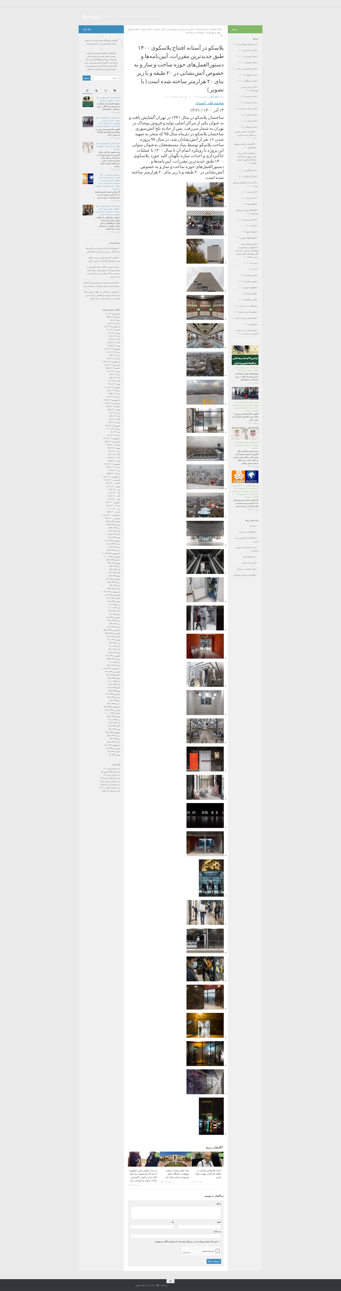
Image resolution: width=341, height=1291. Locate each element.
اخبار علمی (251, 121)
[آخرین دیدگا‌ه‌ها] (106, 91)
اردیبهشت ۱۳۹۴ (113, 745)
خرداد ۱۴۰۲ (115, 435)
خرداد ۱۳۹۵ (115, 703)
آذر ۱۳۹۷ (116, 608)
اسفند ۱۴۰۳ (115, 368)
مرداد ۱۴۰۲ (115, 429)
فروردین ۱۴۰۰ (114, 518)
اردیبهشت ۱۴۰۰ (113, 515)
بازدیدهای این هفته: (112, 781)
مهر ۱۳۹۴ (116, 729)
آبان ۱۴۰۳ (116, 381)
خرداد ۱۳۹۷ (115, 627)
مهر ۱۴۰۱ (116, 461)
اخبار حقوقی (105, 98)
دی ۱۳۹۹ (116, 528)
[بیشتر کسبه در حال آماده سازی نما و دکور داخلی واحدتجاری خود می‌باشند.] (205, 431)
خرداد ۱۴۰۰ (115, 512)
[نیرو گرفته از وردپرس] (157, 1285)
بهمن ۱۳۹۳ (115, 755)
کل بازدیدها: (115, 791)
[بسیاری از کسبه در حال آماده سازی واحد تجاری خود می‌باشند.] (205, 923)
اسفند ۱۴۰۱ (115, 445)
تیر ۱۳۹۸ (116, 585)
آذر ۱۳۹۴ (116, 723)
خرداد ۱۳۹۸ (115, 588)
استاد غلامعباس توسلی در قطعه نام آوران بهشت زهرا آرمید (208, 1174)
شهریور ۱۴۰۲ (114, 425)
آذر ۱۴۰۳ (116, 378)
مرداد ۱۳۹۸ (115, 582)
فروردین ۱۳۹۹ (114, 556)
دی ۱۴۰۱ (116, 451)
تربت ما (91, 16)
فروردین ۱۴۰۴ (114, 365)
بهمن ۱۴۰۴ (115, 333)
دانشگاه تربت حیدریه (247, 532)
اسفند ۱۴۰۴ (115, 330)
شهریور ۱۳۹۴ (114, 732)
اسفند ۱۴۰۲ (115, 406)
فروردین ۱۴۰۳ (114, 403)
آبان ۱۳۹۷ (116, 611)
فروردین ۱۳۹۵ (114, 710)
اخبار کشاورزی (250, 170)
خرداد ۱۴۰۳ (115, 397)
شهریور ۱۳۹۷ (114, 617)
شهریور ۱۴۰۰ (114, 502)
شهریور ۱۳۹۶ (114, 655)
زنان (254, 269)
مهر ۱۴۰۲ (116, 422)
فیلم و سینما (100, 212)
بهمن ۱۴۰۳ (115, 371)
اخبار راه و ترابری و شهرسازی (180, 29)
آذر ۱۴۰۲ (116, 416)
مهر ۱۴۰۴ (116, 346)
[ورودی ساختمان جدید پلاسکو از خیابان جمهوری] (205, 234)
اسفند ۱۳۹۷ (115, 598)
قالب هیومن (139, 1285)
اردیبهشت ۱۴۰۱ (113, 477)
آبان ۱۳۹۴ (116, 726)
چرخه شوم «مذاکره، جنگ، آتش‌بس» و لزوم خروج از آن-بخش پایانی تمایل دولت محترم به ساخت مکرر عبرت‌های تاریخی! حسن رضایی (246, 457)
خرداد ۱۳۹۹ (115, 550)
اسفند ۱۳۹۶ (115, 636)
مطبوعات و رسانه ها (195, 32)
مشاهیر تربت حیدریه (247, 306)
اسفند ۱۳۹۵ (115, 675)
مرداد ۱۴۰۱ (115, 467)
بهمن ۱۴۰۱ (115, 448)
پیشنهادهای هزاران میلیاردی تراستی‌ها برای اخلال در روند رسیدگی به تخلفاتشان (108, 106)
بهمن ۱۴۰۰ (115, 486)
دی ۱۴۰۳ (116, 374)
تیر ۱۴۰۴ (116, 355)
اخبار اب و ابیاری (249, 50)
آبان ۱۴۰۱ (116, 457)
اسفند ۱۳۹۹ (115, 521)
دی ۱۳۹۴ (116, 719)
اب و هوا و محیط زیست (112, 175)
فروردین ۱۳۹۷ (114, 633)
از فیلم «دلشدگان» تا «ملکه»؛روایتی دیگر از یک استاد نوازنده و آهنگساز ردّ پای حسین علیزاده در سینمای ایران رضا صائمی (108, 223)
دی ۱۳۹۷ (116, 604)
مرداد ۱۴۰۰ (115, 505)
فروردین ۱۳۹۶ (114, 671)
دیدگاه (218, 1204)
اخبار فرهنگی (250, 127)
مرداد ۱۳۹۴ (115, 735)
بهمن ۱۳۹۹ (115, 524)
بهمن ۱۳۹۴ (115, 716)
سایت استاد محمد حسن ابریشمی (247, 549)
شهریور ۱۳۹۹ (114, 540)
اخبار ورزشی (250, 198)
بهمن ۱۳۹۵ (115, 678)
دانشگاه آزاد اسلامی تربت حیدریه (246, 540)
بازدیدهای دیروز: (113, 775)
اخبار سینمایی (250, 102)
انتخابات (252, 225)
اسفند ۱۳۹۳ (115, 751)
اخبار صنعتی (146, 29)
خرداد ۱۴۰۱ (115, 473)
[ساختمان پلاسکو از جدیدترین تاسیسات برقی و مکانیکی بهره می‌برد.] (205, 516)
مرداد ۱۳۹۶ (115, 659)
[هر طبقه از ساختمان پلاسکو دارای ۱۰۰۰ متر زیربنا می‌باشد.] (205, 798)
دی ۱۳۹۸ (116, 566)
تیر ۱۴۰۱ (116, 470)
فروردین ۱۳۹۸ (114, 595)
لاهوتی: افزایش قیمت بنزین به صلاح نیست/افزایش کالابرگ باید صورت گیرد (108, 132)
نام (172, 1222)
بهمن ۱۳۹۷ (115, 601)
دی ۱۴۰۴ (116, 336)
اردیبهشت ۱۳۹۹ (113, 553)
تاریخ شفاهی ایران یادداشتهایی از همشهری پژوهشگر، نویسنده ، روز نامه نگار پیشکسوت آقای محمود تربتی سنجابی (246, 250)
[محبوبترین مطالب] (96, 91)
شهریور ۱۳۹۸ (114, 579)
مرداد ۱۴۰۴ (115, 352)
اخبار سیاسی (159, 29)
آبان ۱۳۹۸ (116, 572)
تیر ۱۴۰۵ (116, 320)
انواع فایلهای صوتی (248, 238)
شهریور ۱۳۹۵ (114, 694)
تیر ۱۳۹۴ (116, 739)
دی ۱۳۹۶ (116, 643)
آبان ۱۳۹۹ (116, 534)
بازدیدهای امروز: (113, 768)
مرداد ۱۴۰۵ (115, 317)
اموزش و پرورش (249, 219)
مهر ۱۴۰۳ (116, 384)
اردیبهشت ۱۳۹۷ (113, 630)
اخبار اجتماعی (216, 29)
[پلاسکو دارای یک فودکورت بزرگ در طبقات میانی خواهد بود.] (205, 826)
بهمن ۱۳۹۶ (115, 640)
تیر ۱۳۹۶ (116, 662)
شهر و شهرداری (213, 32)
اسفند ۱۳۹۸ (115, 560)
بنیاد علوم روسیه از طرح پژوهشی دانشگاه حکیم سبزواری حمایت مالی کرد (177, 1174)
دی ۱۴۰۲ (116, 413)
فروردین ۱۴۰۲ (114, 441)
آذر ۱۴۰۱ (116, 454)
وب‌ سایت (217, 1231)
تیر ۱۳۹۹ (116, 547)
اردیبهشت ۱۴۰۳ (113, 400)
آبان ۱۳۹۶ (116, 649)
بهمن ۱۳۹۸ (115, 563)
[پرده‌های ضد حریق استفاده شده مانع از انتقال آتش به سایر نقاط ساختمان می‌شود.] (205, 544)
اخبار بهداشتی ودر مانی (246, 68)
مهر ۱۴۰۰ (116, 499)
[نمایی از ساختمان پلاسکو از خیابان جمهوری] (211, 1133)
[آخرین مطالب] (87, 91)
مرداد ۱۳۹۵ (115, 697)
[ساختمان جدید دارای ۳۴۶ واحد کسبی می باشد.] (205, 657)
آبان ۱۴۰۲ (116, 419)
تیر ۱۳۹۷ (116, 624)
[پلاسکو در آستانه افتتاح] (205, 1008)
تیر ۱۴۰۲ (116, 432)
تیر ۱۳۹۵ (116, 700)
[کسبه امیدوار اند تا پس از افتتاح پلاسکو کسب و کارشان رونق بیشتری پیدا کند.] (205, 1092)
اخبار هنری (109, 212)
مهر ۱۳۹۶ (116, 652)
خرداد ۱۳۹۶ (115, 665)
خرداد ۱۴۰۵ (115, 323)
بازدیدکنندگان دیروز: (111, 778)
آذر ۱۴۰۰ (116, 493)
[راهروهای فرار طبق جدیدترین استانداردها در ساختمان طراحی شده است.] (205, 629)
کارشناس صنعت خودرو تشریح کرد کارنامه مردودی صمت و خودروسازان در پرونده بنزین (107, 195)
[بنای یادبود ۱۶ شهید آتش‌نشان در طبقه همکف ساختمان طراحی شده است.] (205, 318)
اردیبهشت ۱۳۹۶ (113, 668)
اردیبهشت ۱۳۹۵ (113, 707)
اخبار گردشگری (249, 176)
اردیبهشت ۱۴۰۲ (113, 438)
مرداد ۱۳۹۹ (115, 544)
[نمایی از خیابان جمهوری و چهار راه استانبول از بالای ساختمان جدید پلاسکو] (205, 375)
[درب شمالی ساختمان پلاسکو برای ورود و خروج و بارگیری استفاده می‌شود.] (205, 1036)
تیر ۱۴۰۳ (116, 393)
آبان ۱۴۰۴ (116, 342)
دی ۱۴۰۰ (116, 489)
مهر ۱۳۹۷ (116, 614)
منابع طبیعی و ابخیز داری (246, 318)
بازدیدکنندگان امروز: (111, 772)
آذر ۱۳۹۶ (116, 646)
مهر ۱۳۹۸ (116, 576)
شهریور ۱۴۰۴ (114, 349)
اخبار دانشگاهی (249, 81)
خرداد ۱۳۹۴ (115, 742)
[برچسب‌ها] (115, 91)
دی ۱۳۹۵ (116, 681)
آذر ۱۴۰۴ (116, 339)
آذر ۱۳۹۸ (116, 569)
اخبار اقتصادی (201, 29)
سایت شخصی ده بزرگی (246, 569)
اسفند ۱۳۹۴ (115, 713)
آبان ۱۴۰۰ (116, 496)
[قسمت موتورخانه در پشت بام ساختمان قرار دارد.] (205, 741)
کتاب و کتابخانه (250, 299)
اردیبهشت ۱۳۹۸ (113, 592)
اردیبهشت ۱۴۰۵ (113, 326)
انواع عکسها (133, 29)
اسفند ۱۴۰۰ (115, 483)
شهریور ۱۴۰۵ (114, 314)
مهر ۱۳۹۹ (116, 537)
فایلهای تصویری (249, 287)
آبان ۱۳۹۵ (116, 687)
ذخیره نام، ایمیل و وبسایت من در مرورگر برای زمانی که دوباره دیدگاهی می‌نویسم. (186, 1241)
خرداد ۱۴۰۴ (115, 358)
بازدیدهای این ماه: (112, 784)
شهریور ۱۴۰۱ (114, 464)
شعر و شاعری (250, 275)
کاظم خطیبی (214, 97)
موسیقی (102, 214)
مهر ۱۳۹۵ (116, 691)
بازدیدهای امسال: (112, 788)
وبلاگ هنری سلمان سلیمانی (244, 575)
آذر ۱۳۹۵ (116, 684)
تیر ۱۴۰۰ (116, 509)
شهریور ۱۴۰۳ (114, 387)
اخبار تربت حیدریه (249, 563)
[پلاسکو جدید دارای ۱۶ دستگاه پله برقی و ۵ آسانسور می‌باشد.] (205, 572)
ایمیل (218, 1222)
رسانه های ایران (249, 556)
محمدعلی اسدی (209, 102)
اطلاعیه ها (252, 204)
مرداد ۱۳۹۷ (115, 620)
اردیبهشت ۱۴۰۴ (113, 362)
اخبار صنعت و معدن (248, 108)
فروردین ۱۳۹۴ (114, 748)
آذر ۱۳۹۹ (116, 531)
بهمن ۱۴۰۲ (115, 409)
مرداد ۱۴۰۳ (115, 390)
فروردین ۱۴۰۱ (114, 480)
